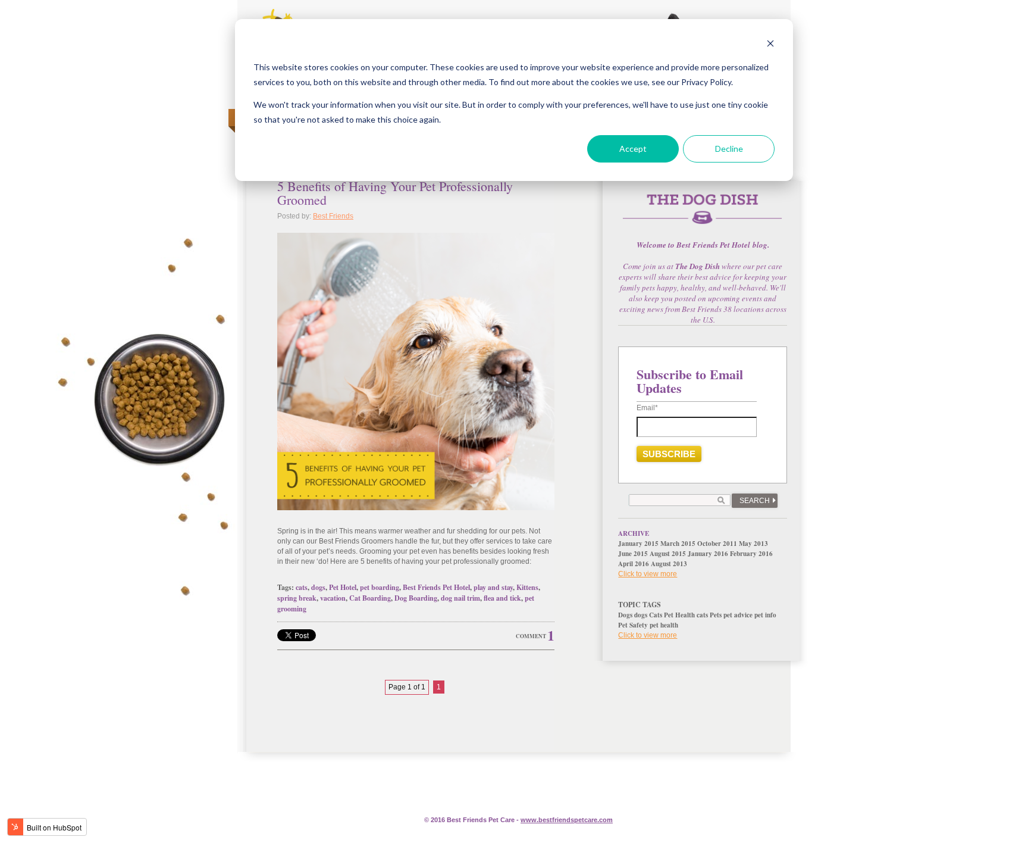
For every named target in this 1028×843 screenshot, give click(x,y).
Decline (729, 148)
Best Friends (333, 216)
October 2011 (717, 543)
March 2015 (677, 543)
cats (302, 587)
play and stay (493, 587)
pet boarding (379, 587)
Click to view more (647, 574)
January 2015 (638, 543)
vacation (333, 598)
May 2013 (753, 543)
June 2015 (633, 553)
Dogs (625, 615)
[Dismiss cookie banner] (770, 45)
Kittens (527, 587)
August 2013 (669, 564)
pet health (664, 625)
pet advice (738, 615)
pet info (765, 615)
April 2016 (633, 564)
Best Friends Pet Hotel (436, 587)
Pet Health (679, 615)
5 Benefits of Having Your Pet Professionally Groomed (395, 192)
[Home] (702, 215)
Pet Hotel (342, 587)
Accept (633, 148)
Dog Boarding (415, 598)
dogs (318, 587)
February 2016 (751, 553)
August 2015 (668, 553)
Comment (531, 636)
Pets (716, 615)
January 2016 (708, 553)
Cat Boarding (370, 598)
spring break (296, 598)
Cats (655, 615)
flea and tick (502, 598)
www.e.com (567, 819)
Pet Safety (633, 625)
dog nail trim (460, 598)
